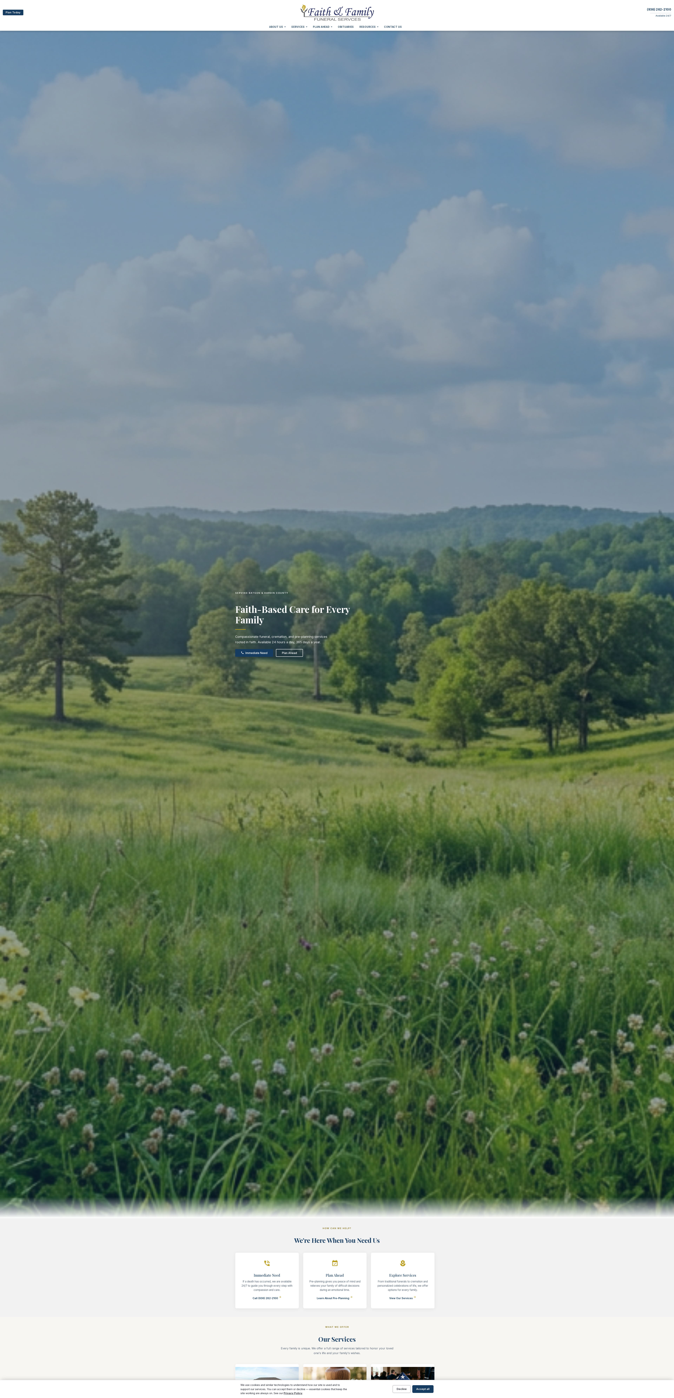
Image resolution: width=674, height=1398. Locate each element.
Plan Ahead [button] (321, 26)
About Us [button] (276, 26)
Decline (402, 1389)
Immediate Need (254, 653)
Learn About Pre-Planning (335, 1298)
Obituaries (346, 26)
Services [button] (298, 26)
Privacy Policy (293, 1393)
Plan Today (13, 12)
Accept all (422, 1389)
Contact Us (393, 26)
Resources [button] (367, 26)
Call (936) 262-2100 (267, 1298)
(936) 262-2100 (659, 9)
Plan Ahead (289, 653)
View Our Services (402, 1298)
